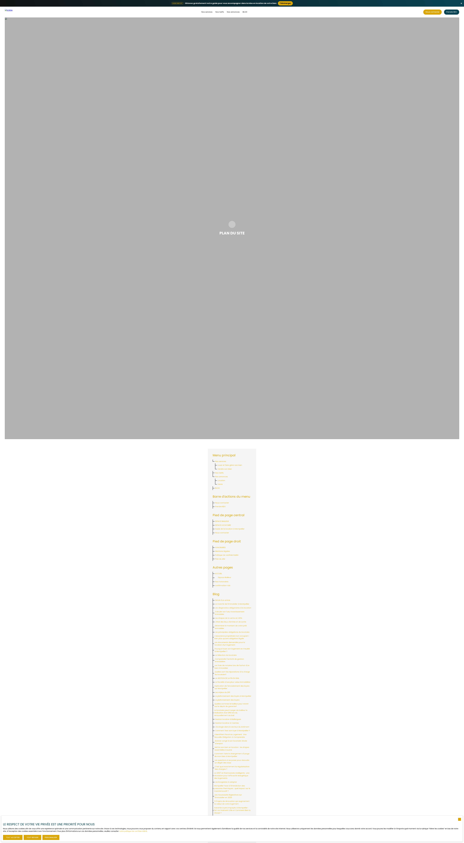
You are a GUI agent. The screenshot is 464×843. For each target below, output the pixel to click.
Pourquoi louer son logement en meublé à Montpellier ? (232, 650)
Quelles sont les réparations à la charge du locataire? (232, 673)
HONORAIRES (220, 547)
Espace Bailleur (224, 577)
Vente (220, 484)
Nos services (206, 12)
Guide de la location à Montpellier (229, 529)
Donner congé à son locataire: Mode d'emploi (231, 742)
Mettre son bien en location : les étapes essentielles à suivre (232, 748)
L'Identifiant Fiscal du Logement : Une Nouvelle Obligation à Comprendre (230, 735)
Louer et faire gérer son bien (230, 465)
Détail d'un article (222, 600)
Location (221, 480)
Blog (245, 12)
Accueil (218, 573)
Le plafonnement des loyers (227, 700)
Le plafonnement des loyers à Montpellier (233, 696)
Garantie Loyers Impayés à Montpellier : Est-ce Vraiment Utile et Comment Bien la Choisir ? (232, 810)
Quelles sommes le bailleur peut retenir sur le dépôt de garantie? (231, 705)
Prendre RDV (220, 506)
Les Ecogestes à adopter (226, 782)
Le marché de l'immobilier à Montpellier (232, 604)
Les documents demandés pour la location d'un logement (230, 643)
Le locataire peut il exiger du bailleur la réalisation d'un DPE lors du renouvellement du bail (230, 713)
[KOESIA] (14, 12)
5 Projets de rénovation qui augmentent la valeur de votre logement (232, 802)
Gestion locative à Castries (227, 723)
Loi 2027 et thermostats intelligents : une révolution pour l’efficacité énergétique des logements (231, 775)
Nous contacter (222, 533)
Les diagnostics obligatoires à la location (233, 608)
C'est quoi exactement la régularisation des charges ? (232, 767)
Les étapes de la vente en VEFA (228, 618)
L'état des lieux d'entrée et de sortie (230, 622)
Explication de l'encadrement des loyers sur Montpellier (232, 687)
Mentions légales (222, 551)
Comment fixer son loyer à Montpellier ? (232, 730)
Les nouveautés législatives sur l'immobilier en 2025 (228, 796)
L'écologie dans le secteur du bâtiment (232, 727)
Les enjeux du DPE (222, 692)
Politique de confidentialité (226, 555)
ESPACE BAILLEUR (222, 521)
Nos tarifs (219, 12)
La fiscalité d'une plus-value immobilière (232, 682)
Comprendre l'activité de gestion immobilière (229, 660)
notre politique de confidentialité (133, 831)
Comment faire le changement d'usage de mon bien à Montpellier (231, 755)
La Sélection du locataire (226, 655)
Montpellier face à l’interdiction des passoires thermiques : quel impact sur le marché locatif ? (232, 788)
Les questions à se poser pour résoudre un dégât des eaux (232, 761)
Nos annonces (233, 12)
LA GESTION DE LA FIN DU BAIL (227, 678)
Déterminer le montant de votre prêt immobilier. (231, 627)
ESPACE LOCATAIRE (223, 525)
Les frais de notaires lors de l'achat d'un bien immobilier (232, 666)
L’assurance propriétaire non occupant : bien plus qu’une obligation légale (231, 637)
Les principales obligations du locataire (232, 632)
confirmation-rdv (222, 585)
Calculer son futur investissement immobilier (229, 613)
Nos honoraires (221, 581)
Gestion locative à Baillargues (228, 719)
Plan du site (220, 559)
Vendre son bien (225, 469)
